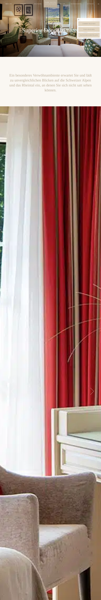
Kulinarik (38, 3)
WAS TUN (62, 3)
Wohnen (23, 3)
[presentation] (12, 391)
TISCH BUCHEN (89, 29)
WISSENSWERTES (76, 3)
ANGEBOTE (90, 3)
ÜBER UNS (8, 3)
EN (98, 4)
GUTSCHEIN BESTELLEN (89, 35)
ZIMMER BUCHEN (89, 24)
